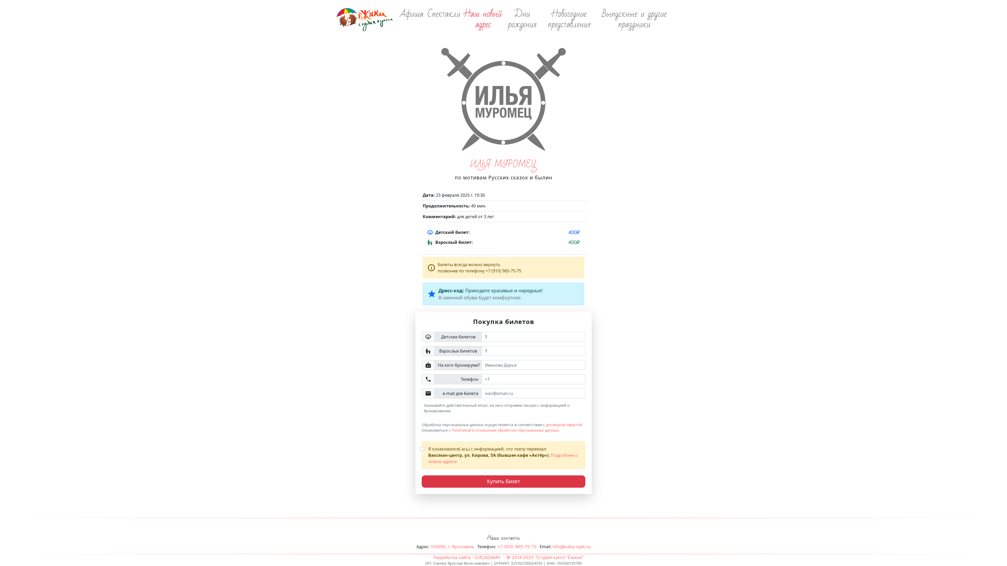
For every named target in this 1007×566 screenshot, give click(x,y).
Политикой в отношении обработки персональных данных (505, 430)
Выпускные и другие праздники (634, 19)
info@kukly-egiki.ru (572, 546)
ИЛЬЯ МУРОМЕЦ (503, 164)
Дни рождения (522, 19)
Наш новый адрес (483, 19)
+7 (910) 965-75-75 (517, 546)
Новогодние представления (569, 19)
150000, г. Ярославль (452, 546)
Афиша (411, 14)
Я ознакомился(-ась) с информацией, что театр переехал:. (503, 455)
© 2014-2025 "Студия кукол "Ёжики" (545, 557)
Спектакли (443, 14)
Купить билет (503, 481)
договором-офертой (564, 424)
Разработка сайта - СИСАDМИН (466, 557)
